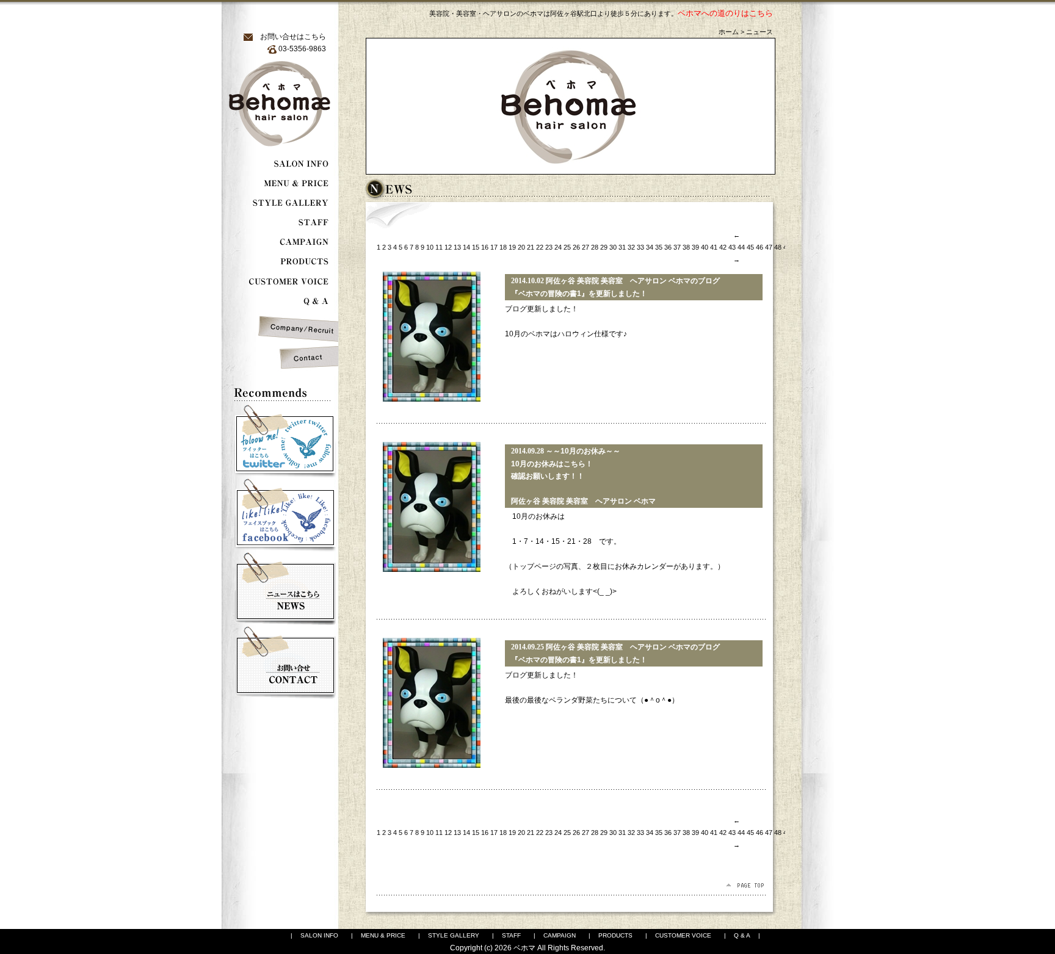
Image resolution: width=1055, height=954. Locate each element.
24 (558, 247)
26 (576, 247)
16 (484, 247)
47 (768, 247)
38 (686, 247)
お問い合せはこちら (293, 36)
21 (530, 247)
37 (677, 247)
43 (732, 247)
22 (539, 247)
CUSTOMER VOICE (683, 935)
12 (448, 247)
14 (466, 247)
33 (640, 247)
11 (439, 247)
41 (713, 247)
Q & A (742, 935)
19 (512, 247)
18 (503, 247)
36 (668, 247)
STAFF (511, 935)
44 (741, 247)
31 (622, 247)
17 (494, 247)
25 (567, 247)
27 (585, 247)
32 (631, 247)
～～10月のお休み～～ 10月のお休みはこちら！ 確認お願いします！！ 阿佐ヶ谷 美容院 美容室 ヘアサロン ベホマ (583, 476)
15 (475, 247)
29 (603, 247)
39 (695, 247)
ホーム (729, 31)
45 (750, 247)
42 (723, 247)
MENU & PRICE (383, 935)
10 (429, 247)
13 (457, 247)
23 (549, 247)
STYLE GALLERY (453, 935)
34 (649, 247)
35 (658, 247)
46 (759, 247)
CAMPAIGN (559, 935)
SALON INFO (319, 935)
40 (704, 247)
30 (613, 247)
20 (521, 247)
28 (594, 247)
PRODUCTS (615, 935)
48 (777, 247)
